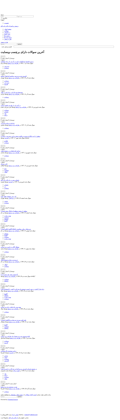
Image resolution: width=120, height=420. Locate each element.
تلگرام (6, 141)
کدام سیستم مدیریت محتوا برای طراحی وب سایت (15, 336)
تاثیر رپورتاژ (4, 164)
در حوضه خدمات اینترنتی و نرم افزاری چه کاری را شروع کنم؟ (19, 369)
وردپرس (6, 66)
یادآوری (5, 18)
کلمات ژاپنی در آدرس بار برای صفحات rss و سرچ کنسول (17, 61)
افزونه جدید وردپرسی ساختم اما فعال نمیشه (14, 76)
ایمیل (5, 357)
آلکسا (5, 221)
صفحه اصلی (7, 29)
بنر (5, 186)
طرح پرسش (7, 39)
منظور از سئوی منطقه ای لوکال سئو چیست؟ (14, 211)
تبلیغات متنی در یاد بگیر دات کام (10, 180)
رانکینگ (6, 219)
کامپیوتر (6, 361)
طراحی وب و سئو (13, 63)
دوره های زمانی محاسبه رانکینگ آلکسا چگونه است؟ (16, 229)
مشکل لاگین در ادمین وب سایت (10, 247)
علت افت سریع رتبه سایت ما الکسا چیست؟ (13, 320)
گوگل (5, 172)
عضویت (6, 23)
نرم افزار (11, 198)
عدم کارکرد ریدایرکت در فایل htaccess (12, 92)
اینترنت (7, 138)
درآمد (5, 115)
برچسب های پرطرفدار (17, 394)
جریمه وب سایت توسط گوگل (9, 260)
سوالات (6, 31)
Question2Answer (13, 399)
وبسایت (6, 68)
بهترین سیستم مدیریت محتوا (9, 387)
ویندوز (6, 201)
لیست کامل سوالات (31, 394)
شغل (5, 378)
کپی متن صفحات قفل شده (8, 196)
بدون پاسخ (7, 34)
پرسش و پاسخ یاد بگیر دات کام (9, 26)
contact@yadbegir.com (30, 414)
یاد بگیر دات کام (13, 418)
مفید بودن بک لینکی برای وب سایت (11, 307)
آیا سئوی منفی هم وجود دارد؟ (9, 274)
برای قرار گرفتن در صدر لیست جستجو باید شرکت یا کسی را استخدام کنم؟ (22, 289)
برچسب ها (7, 36)
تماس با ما (15, 414)
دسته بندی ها (8, 37)
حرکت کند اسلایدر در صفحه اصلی (10, 151)
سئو (5, 168)
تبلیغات (6, 112)
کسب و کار (16, 370)
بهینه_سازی (7, 216)
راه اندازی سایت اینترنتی (8, 123)
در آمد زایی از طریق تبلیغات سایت (10, 105)
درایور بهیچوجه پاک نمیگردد (8, 351)
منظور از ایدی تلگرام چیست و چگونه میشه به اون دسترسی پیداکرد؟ (20, 136)
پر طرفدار (7, 32)
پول (5, 113)
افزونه (6, 84)
